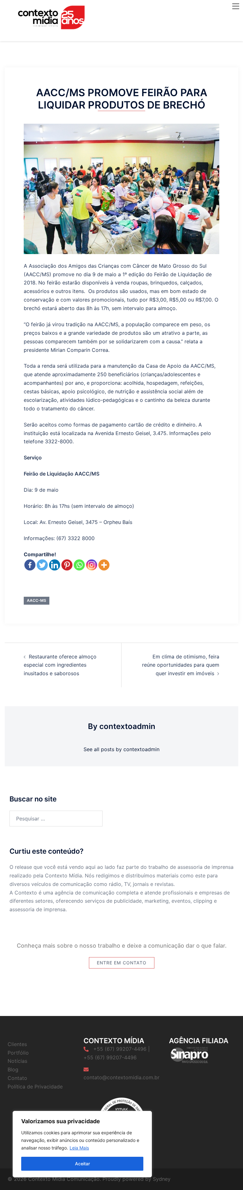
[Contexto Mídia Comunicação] (51, 17)
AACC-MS (36, 600)
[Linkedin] (54, 564)
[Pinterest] (66, 564)
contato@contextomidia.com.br (121, 1077)
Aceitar (82, 1163)
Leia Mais (79, 1147)
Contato (17, 1078)
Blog (13, 1069)
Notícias (17, 1061)
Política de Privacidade (35, 1086)
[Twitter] (42, 564)
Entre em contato (121, 962)
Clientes (17, 1044)
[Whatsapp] (79, 564)
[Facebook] (29, 564)
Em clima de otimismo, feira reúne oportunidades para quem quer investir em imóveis (180, 665)
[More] (103, 564)
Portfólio (18, 1053)
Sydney (162, 1179)
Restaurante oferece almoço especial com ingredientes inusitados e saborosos (60, 665)
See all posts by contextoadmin (121, 749)
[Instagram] (91, 564)
